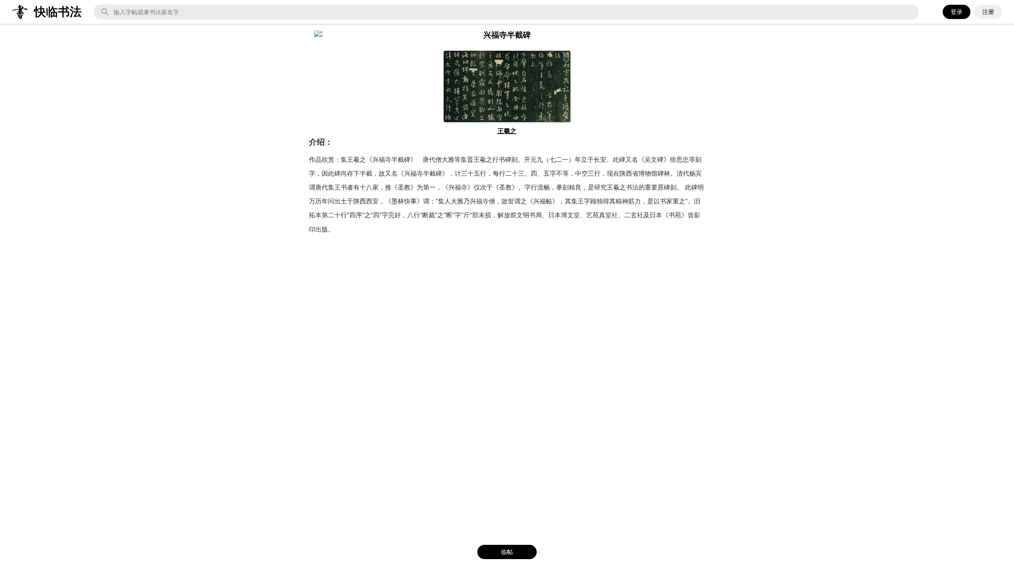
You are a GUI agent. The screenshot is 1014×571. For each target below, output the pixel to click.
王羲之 (507, 131)
